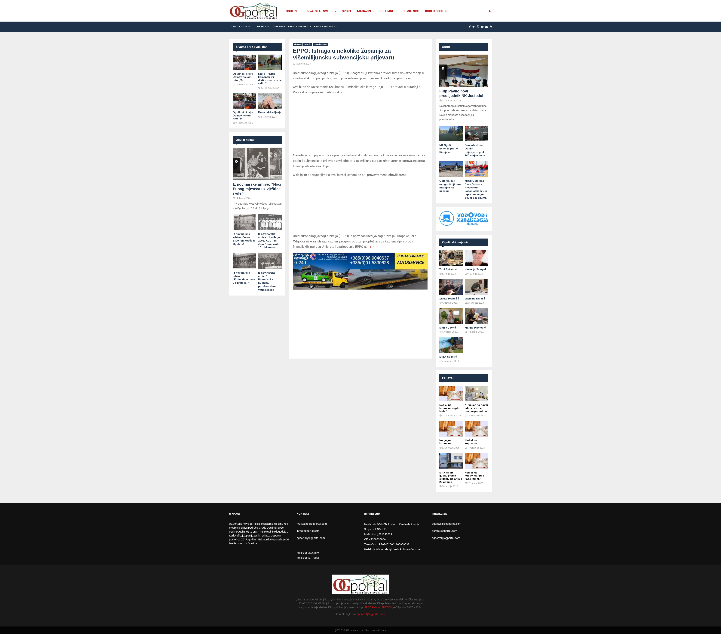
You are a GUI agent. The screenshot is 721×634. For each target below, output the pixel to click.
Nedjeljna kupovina (445, 442)
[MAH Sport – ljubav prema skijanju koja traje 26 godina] (451, 461)
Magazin (364, 11)
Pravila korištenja (299, 26)
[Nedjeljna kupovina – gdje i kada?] (451, 393)
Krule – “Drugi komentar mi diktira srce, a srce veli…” (270, 78)
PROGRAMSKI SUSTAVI (378, 607)
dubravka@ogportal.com (446, 523)
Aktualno (298, 44)
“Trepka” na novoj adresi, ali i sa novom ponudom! (476, 408)
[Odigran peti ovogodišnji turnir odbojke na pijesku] (451, 169)
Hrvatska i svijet (319, 11)
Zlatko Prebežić (449, 298)
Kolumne (387, 11)
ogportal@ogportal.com (311, 537)
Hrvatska (307, 44)
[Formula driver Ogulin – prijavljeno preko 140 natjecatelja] (476, 133)
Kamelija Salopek (476, 269)
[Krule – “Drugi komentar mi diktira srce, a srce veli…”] (270, 62)
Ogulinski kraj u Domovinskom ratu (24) (243, 115)
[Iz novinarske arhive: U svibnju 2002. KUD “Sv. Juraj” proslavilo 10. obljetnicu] (270, 222)
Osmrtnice (411, 11)
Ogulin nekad (245, 139)
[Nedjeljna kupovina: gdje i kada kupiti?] (476, 461)
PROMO (447, 378)
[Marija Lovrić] (451, 316)
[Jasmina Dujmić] (476, 287)
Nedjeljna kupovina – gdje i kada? (450, 408)
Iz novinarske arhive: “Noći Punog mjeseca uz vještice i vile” (257, 188)
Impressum (263, 26)
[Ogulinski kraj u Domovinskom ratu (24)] (244, 101)
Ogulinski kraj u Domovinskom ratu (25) (243, 77)
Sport (346, 11)
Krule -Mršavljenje (269, 112)
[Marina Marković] (476, 316)
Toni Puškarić (448, 269)
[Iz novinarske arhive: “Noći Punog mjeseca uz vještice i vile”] (257, 164)
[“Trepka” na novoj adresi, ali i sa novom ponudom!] (476, 393)
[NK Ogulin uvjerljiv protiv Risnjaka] (451, 133)
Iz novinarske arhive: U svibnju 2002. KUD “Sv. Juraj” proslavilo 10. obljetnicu (269, 240)
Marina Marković (475, 327)
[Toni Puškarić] (451, 258)
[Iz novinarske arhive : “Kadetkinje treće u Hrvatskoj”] (244, 261)
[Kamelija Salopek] (476, 258)
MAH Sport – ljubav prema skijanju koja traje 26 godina (450, 477)
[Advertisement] (360, 124)
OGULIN (291, 11)
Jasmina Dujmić (475, 298)
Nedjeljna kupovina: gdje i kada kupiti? (475, 475)
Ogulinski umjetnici (455, 242)
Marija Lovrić (447, 327)
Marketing (278, 26)
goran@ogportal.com (444, 530)
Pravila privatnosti (325, 26)
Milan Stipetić (448, 356)
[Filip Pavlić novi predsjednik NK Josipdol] (463, 71)
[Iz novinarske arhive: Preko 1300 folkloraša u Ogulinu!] (244, 222)
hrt (371, 246)
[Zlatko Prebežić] (451, 287)
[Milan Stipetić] (451, 345)
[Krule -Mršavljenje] (270, 101)
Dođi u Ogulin (435, 11)
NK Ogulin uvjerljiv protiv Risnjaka (448, 148)
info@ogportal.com (308, 530)
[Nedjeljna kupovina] (451, 429)
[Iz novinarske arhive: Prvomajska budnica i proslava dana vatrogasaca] (270, 261)
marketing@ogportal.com (312, 523)
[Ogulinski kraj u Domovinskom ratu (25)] (244, 62)
